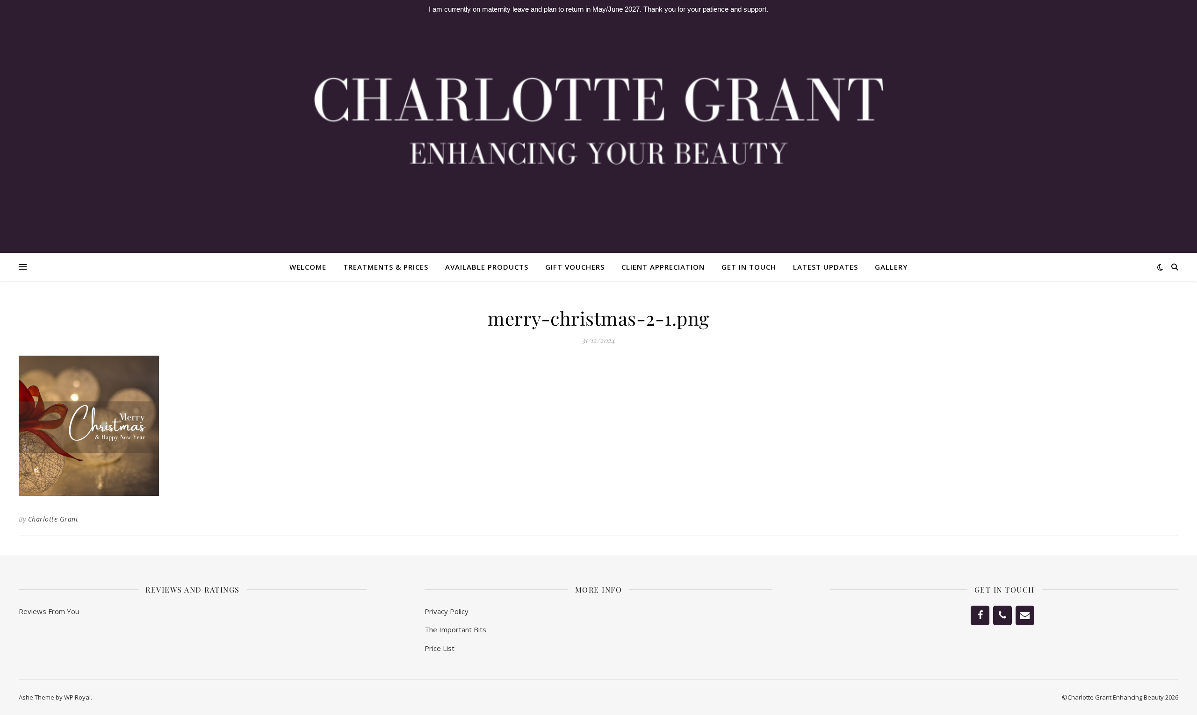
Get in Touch (748, 267)
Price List (439, 648)
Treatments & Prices (385, 267)
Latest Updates (825, 267)
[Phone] (1002, 615)
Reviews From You (49, 611)
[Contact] (1025, 615)
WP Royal (77, 697)
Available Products (486, 267)
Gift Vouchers (575, 267)
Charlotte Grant (53, 519)
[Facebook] (980, 615)
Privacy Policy (447, 611)
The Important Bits (455, 629)
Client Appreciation (663, 267)
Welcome (307, 267)
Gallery (891, 267)
